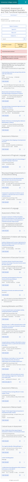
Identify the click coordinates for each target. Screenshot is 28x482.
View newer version (20, 45)
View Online (5, 81)
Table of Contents (13, 26)
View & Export (13, 15)
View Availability (6, 382)
